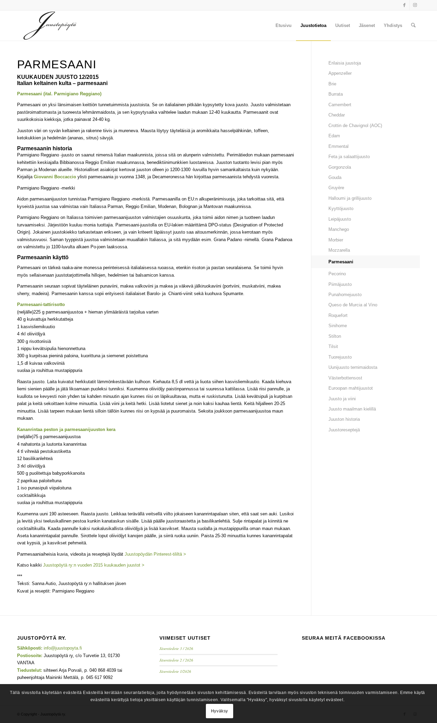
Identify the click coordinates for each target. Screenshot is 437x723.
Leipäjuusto (339, 219)
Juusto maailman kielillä (352, 409)
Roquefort (338, 315)
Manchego (338, 229)
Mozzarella (339, 250)
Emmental (338, 146)
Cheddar (336, 114)
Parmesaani (340, 261)
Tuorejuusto (340, 357)
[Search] (413, 26)
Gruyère (336, 187)
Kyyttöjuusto (340, 208)
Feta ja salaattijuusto (349, 156)
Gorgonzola (339, 167)
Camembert (339, 104)
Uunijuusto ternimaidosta (352, 367)
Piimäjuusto (340, 284)
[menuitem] (283, 26)
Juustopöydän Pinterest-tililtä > (155, 554)
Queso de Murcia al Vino (352, 304)
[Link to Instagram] (415, 5)
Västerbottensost (345, 377)
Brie (332, 83)
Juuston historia (344, 419)
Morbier (335, 239)
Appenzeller (340, 73)
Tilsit (333, 346)
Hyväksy (219, 711)
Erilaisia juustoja (344, 63)
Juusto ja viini (342, 398)
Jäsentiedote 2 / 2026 (176, 660)
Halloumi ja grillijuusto (349, 198)
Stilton (334, 336)
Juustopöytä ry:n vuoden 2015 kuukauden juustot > (93, 565)
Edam (334, 135)
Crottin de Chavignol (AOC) (355, 125)
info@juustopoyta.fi (63, 648)
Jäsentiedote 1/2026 (175, 671)
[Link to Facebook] (404, 5)
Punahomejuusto (345, 294)
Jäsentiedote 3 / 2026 (176, 648)
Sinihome (337, 325)
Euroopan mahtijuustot (350, 388)
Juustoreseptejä (344, 429)
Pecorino (337, 273)
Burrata (335, 94)
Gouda (334, 177)
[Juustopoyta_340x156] (50, 26)
